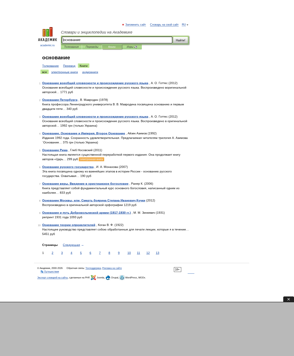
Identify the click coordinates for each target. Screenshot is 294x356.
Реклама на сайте (112, 268)
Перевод (69, 66)
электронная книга (91, 159)
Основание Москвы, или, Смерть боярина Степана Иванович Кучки (93, 200)
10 (129, 253)
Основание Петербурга (59, 99)
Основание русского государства (68, 167)
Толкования (71, 46)
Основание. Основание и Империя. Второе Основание (83, 133)
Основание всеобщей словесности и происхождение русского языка (95, 83)
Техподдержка (93, 268)
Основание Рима (55, 150)
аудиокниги (90, 72)
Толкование (50, 66)
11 (138, 253)
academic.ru (47, 45)
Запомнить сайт (136, 24)
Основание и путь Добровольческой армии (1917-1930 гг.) (86, 212)
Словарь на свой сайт (164, 24)
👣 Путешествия (49, 271)
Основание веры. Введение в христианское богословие (85, 183)
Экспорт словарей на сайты (52, 277)
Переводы (92, 46)
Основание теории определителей (68, 225)
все (44, 72)
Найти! (180, 40)
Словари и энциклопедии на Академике (96, 32)
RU (184, 24)
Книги (112, 46)
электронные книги (64, 72)
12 (148, 253)
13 (157, 253)
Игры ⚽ (132, 46)
